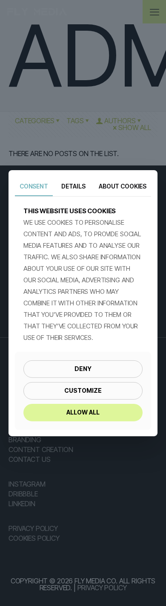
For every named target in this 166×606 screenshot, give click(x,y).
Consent (34, 185)
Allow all (83, 412)
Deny (83, 368)
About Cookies (122, 185)
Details (73, 185)
